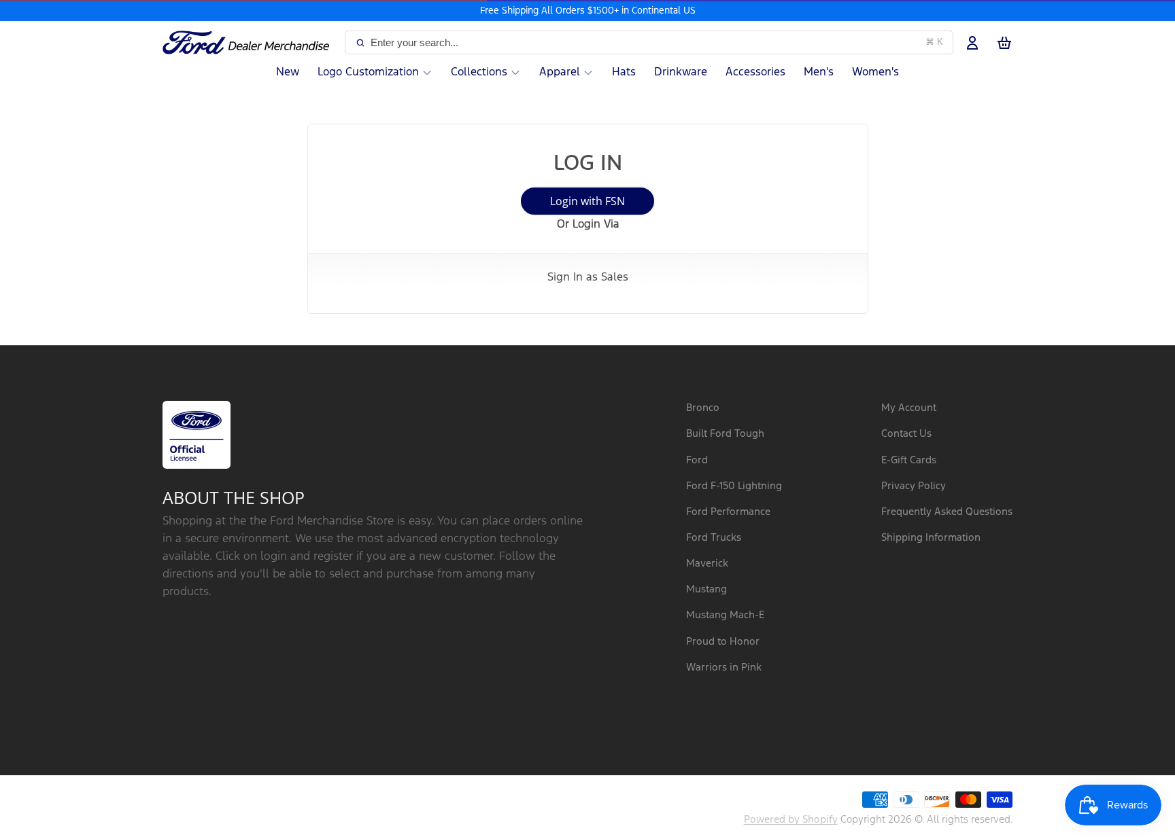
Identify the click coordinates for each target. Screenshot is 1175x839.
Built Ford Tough (725, 433)
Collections (479, 72)
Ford (697, 460)
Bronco (702, 408)
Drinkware (680, 72)
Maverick (707, 563)
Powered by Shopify (791, 819)
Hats (624, 72)
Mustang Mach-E (725, 615)
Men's (819, 72)
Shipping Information (931, 537)
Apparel (559, 72)
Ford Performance (728, 511)
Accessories (755, 72)
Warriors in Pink (724, 667)
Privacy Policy (913, 486)
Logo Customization (368, 72)
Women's (875, 72)
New (287, 72)
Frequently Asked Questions (946, 511)
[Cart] (1004, 42)
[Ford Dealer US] (251, 42)
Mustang (706, 589)
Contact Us (906, 433)
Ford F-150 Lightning (734, 486)
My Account (908, 408)
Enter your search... (657, 42)
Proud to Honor (723, 641)
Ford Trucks (713, 537)
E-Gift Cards (908, 460)
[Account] (972, 42)
